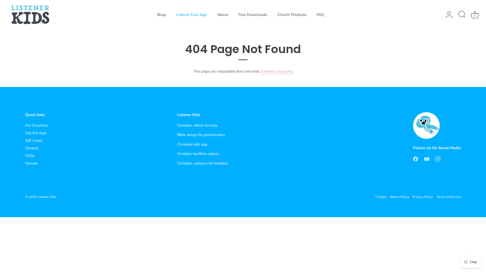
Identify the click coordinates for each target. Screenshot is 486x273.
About (222, 14)
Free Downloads (252, 14)
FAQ (320, 14)
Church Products (291, 14)
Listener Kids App (191, 14)
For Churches (36, 125)
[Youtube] (426, 158)
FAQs (30, 155)
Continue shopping (277, 71)
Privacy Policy (423, 197)
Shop (161, 14)
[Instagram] (437, 158)
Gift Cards (33, 140)
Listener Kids (46, 197)
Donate (31, 163)
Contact (31, 148)
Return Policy (399, 197)
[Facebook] (415, 158)
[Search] (462, 14)
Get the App (35, 132)
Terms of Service (448, 197)
